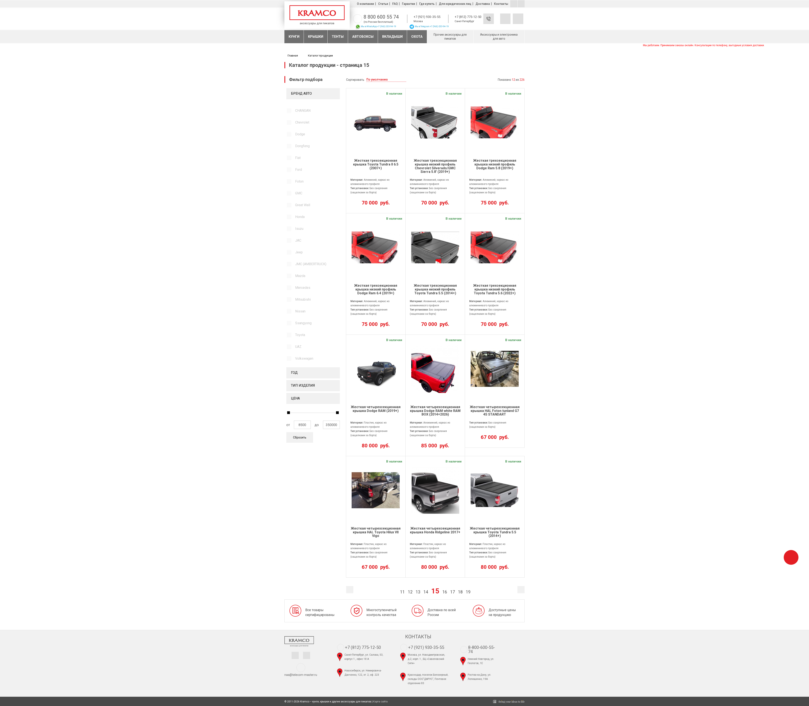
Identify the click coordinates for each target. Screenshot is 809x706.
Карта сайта (380, 701)
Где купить (427, 3)
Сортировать (355, 79)
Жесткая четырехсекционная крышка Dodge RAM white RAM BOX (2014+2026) (435, 410)
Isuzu (299, 229)
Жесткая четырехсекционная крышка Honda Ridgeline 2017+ (435, 530)
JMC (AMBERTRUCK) (310, 264)
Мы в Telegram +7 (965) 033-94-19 (431, 26)
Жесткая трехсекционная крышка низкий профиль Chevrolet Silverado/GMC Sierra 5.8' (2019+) (435, 166)
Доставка (482, 3)
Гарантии (408, 3)
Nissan (300, 311)
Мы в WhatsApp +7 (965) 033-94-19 (378, 26)
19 (468, 591)
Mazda (300, 276)
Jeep (299, 252)
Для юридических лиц (455, 3)
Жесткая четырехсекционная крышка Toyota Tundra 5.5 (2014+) (495, 532)
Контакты (501, 3)
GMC (298, 193)
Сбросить (299, 437)
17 (452, 591)
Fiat (298, 158)
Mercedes (302, 288)
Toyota (300, 335)
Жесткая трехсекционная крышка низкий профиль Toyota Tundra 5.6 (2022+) (494, 289)
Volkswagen (304, 358)
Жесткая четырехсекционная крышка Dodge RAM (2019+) (375, 409)
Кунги (294, 37)
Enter (495, 22)
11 (402, 591)
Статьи (383, 3)
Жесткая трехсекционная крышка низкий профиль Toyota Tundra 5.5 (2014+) (435, 289)
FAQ (395, 3)
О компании (365, 3)
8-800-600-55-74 (481, 649)
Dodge (300, 134)
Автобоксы (363, 37)
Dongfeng (302, 146)
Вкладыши (392, 37)
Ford (298, 170)
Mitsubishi (303, 299)
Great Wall (302, 205)
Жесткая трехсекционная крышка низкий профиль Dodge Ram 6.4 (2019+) (375, 289)
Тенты (338, 37)
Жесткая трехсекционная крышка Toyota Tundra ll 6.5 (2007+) (375, 164)
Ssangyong (303, 323)
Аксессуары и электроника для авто (499, 36)
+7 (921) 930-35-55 (427, 17)
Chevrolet (302, 122)
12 (410, 591)
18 (460, 591)
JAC (298, 240)
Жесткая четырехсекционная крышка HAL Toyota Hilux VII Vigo (375, 532)
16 (444, 591)
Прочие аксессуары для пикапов (450, 36)
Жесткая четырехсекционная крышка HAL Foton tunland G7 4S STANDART (495, 410)
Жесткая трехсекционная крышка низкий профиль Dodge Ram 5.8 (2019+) (494, 164)
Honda (300, 217)
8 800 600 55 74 (381, 17)
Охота (417, 37)
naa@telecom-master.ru (300, 674)
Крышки (315, 37)
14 (425, 591)
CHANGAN (303, 111)
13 (418, 591)
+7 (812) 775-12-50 (468, 17)
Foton (299, 181)
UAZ (298, 347)
